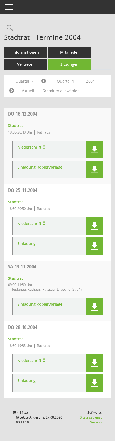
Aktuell (28, 90)
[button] (94, 149)
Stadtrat (15, 125)
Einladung (26, 243)
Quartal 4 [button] (66, 81)
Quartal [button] (23, 81)
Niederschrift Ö (31, 147)
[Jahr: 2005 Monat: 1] (11, 91)
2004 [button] (91, 81)
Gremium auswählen (61, 90)
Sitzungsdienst (91, 419)
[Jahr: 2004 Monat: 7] (43, 81)
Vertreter (25, 64)
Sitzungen (69, 64)
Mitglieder (69, 52)
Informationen (25, 52)
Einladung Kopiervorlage (39, 167)
